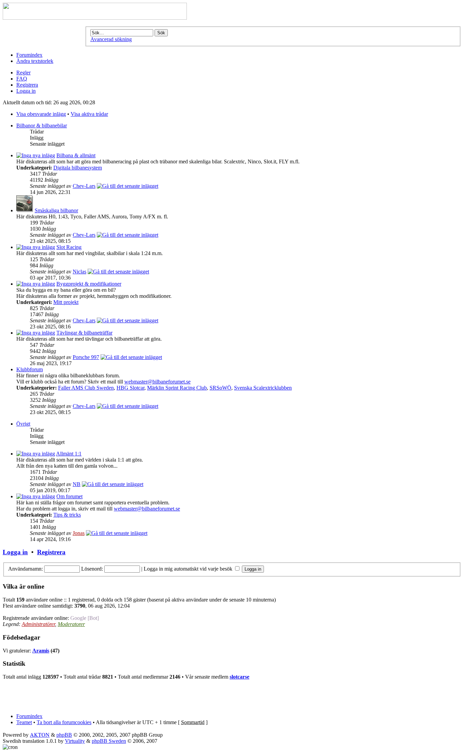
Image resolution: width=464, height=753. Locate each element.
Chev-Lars (84, 186)
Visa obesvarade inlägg (41, 114)
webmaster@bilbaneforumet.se (157, 381)
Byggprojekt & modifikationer (88, 284)
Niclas (79, 271)
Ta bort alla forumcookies (64, 722)
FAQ (21, 79)
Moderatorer (71, 624)
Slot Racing (69, 247)
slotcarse (239, 677)
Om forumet (69, 496)
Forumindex (29, 55)
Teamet (24, 722)
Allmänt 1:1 (69, 453)
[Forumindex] (95, 18)
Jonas (79, 533)
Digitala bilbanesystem (77, 168)
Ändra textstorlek (34, 61)
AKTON (40, 734)
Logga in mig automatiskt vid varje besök (189, 569)
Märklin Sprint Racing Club (177, 388)
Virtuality (75, 741)
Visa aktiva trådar (89, 114)
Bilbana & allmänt (75, 155)
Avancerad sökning (111, 39)
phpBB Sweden (109, 741)
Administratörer (38, 624)
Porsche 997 (86, 357)
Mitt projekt (65, 302)
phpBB (64, 735)
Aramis (40, 650)
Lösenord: (92, 569)
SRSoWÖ (220, 388)
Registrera (27, 85)
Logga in (26, 91)
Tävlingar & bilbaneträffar (84, 333)
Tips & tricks (67, 515)
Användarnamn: (25, 569)
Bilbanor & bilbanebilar (41, 125)
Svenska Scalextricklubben (263, 388)
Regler (23, 72)
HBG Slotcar (130, 388)
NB (77, 484)
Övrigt (23, 424)
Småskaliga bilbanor (56, 210)
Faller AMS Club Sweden (86, 388)
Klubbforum (29, 369)
